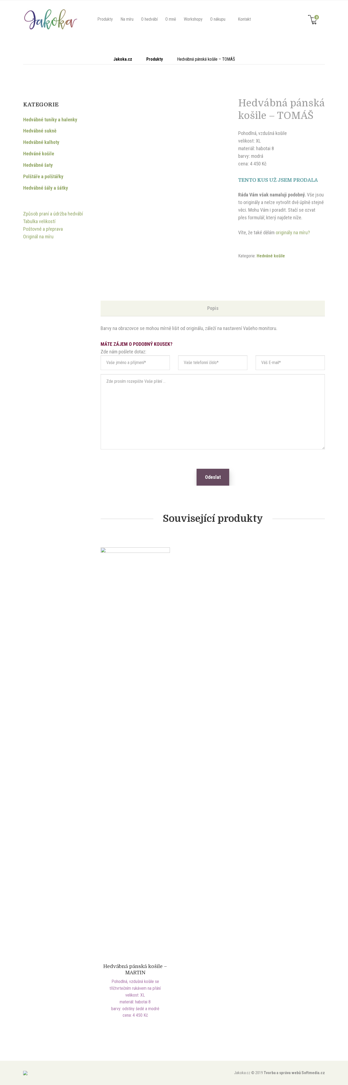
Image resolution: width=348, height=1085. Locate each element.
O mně (170, 19)
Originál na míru (38, 236)
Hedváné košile (271, 255)
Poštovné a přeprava (43, 229)
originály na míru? (293, 232)
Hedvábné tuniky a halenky (50, 119)
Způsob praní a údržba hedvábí (53, 214)
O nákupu (217, 19)
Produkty (105, 19)
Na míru (126, 19)
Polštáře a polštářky (43, 176)
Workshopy (193, 19)
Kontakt (244, 19)
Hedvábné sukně (40, 131)
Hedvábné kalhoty (41, 142)
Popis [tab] (213, 308)
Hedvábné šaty (38, 165)
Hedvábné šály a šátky (45, 188)
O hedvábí (149, 19)
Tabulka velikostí (39, 221)
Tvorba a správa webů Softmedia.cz (294, 1072)
